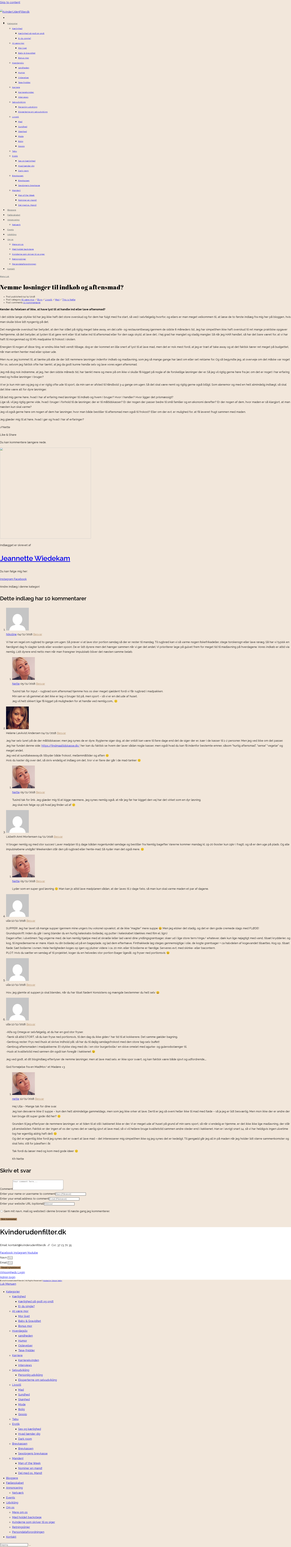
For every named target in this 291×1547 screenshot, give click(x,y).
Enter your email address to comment (24, 1198)
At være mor (28, 299)
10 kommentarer (31, 302)
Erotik (16, 1424)
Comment (6, 1189)
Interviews (25, 1365)
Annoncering (14, 1487)
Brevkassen (19, 1443)
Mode (22, 1404)
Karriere (17, 1355)
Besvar (37, 634)
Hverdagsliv (20, 1330)
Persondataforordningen (28, 1532)
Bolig (21, 1409)
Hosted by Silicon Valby (52, 1281)
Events (10, 1497)
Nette (16, 683)
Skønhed (24, 1399)
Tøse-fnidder (26, 1350)
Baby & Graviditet (29, 1321)
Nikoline (11, 634)
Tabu (15, 1419)
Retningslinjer (21, 1527)
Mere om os (20, 1512)
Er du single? (26, 1306)
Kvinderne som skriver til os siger (33, 1522)
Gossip (22, 1414)
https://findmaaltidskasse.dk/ (60, 745)
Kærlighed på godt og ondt (36, 1301)
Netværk (18, 1492)
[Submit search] (30, 1545)
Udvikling (12, 1502)
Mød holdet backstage (27, 1517)
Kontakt (11, 1536)
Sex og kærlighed (29, 1429)
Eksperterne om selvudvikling (37, 1379)
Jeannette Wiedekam (35, 558)
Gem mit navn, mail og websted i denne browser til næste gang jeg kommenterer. (57, 1211)
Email (4, 1262)
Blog (39, 299)
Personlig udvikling (30, 1374)
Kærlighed (19, 1296)
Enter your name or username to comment (27, 1193)
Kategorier (13, 1291)
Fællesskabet (15, 1482)
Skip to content (10, 2)
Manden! (17, 1458)
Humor (22, 1340)
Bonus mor (25, 1326)
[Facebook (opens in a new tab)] (6, 18)
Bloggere (12, 1478)
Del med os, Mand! (30, 1473)
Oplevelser (25, 1345)
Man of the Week (29, 1463)
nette (15, 1098)
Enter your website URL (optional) (22, 1203)
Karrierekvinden (28, 1360)
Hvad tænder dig (29, 1433)
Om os (10, 1507)
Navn (4, 1257)
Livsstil (48, 299)
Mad (57, 299)
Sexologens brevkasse (33, 1453)
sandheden (25, 1335)
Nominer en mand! (30, 1468)
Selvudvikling (20, 1370)
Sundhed (24, 1394)
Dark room (25, 1438)
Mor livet (24, 1316)
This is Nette (68, 299)
